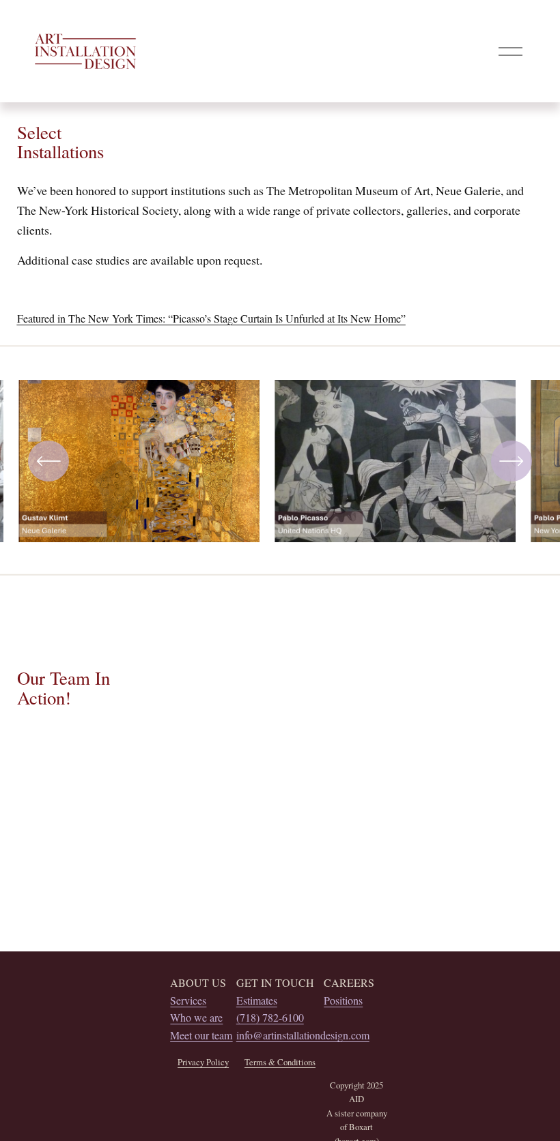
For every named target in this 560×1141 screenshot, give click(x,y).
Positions (343, 1000)
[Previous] (48, 461)
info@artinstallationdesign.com (302, 1035)
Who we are (196, 1017)
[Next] (511, 461)
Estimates (256, 1000)
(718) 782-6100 (270, 1017)
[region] (280, 466)
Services (188, 1000)
